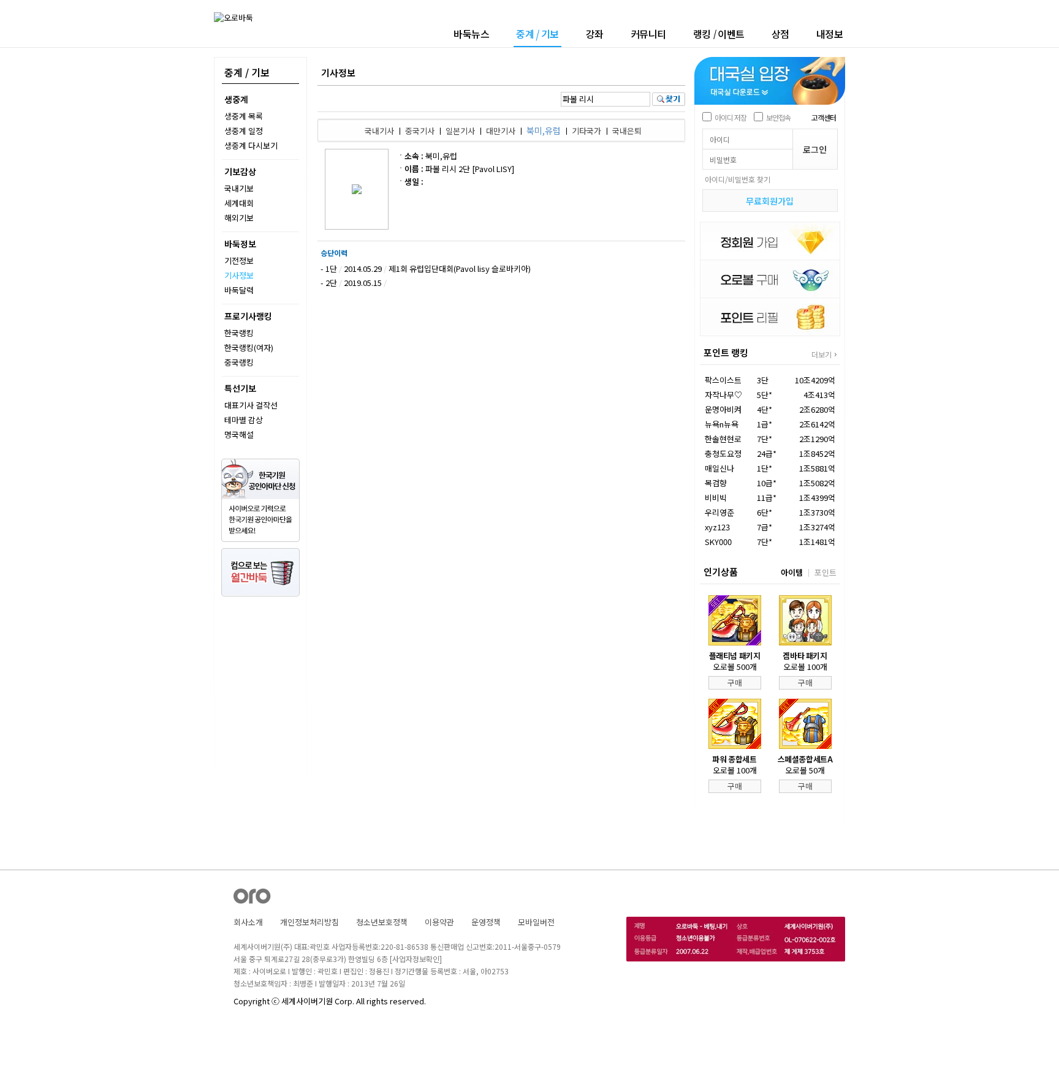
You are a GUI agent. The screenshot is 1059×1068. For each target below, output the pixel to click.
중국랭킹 (239, 362)
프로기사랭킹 (248, 316)
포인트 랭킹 (726, 352)
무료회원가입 (770, 201)
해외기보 (239, 218)
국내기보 (239, 188)
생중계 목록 (243, 116)
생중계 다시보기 (251, 145)
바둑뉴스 (471, 33)
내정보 (829, 33)
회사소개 (248, 922)
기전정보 (239, 260)
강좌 (595, 33)
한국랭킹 (239, 333)
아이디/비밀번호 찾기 (737, 179)
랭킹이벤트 (719, 33)
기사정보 (239, 275)
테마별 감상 (243, 420)
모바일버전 (536, 922)
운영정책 (486, 922)
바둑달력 (239, 290)
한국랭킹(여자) (248, 347)
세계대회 (239, 203)
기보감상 (240, 171)
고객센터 (823, 117)
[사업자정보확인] (416, 958)
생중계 (236, 99)
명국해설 (239, 434)
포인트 (825, 572)
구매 (734, 682)
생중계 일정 (243, 131)
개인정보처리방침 (309, 922)
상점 (780, 33)
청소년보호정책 (382, 922)
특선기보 (240, 388)
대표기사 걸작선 (251, 405)
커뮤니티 (648, 33)
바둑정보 (240, 244)
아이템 (792, 572)
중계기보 (537, 34)
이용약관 (439, 922)
